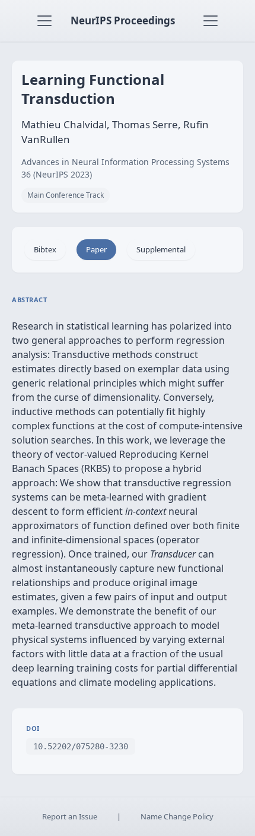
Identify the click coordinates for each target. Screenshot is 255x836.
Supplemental (161, 249)
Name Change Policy (177, 816)
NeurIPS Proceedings (123, 20)
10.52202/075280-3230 (80, 746)
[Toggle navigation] (44, 20)
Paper (96, 249)
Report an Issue (69, 816)
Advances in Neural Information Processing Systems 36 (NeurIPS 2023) (125, 168)
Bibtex (45, 249)
